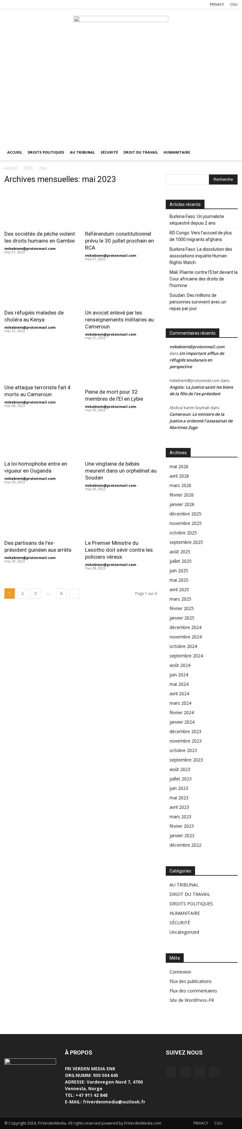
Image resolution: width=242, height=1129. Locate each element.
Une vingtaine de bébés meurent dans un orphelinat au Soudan (121, 471)
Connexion (180, 972)
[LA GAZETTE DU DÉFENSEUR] (121, 30)
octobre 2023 (183, 750)
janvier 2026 (182, 504)
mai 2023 (179, 798)
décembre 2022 (185, 845)
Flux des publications (191, 981)
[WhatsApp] (30, 4)
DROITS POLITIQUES (46, 152)
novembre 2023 (186, 741)
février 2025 (182, 608)
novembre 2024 (186, 637)
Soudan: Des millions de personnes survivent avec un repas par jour (198, 302)
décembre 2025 (185, 514)
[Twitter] (19, 4)
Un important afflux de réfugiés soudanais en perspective (197, 359)
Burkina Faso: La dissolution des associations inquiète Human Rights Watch (201, 256)
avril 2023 (179, 807)
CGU (234, 4)
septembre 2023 (186, 760)
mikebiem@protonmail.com (29, 248)
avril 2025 (179, 589)
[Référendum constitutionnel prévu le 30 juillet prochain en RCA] (121, 208)
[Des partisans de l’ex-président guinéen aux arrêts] (40, 517)
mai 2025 (179, 580)
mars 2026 (180, 485)
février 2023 (182, 826)
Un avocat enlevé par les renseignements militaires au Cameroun (119, 319)
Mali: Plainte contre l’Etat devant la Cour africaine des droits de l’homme (204, 279)
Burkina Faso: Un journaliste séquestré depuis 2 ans (197, 220)
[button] (230, 153)
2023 (28, 168)
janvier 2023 (182, 835)
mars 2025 (180, 599)
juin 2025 (179, 570)
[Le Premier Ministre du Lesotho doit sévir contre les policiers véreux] (121, 517)
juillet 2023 (181, 779)
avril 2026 (179, 476)
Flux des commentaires (193, 991)
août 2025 (180, 552)
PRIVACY (217, 4)
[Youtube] (40, 4)
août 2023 (180, 769)
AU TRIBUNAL (82, 152)
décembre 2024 (185, 627)
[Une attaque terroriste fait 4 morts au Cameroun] (40, 364)
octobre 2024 (183, 646)
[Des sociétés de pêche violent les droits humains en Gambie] (40, 208)
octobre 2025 (183, 533)
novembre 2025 (186, 523)
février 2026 (182, 495)
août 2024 (180, 665)
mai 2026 (179, 466)
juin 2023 (179, 788)
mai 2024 (179, 684)
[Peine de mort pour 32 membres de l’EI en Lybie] (121, 366)
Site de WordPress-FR (192, 1000)
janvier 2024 (182, 722)
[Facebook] (9, 4)
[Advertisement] (121, 97)
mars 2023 (180, 817)
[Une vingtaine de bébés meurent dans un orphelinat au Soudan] (121, 438)
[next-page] (74, 593)
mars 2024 (180, 703)
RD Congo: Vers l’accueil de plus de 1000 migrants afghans (201, 236)
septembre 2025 (186, 542)
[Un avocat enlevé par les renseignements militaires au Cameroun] (121, 287)
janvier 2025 (182, 618)
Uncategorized (184, 932)
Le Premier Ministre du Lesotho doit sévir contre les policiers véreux (119, 550)
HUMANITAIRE (177, 152)
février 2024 (182, 712)
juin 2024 (179, 675)
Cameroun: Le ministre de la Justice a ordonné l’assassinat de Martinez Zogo (201, 420)
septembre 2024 (186, 656)
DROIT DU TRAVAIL (141, 152)
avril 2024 (179, 694)
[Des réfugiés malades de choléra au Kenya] (40, 287)
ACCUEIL (14, 152)
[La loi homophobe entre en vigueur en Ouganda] (40, 438)
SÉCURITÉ (109, 152)
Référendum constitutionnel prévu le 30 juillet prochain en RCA (119, 241)
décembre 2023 (185, 731)
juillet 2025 (181, 561)
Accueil (10, 168)
